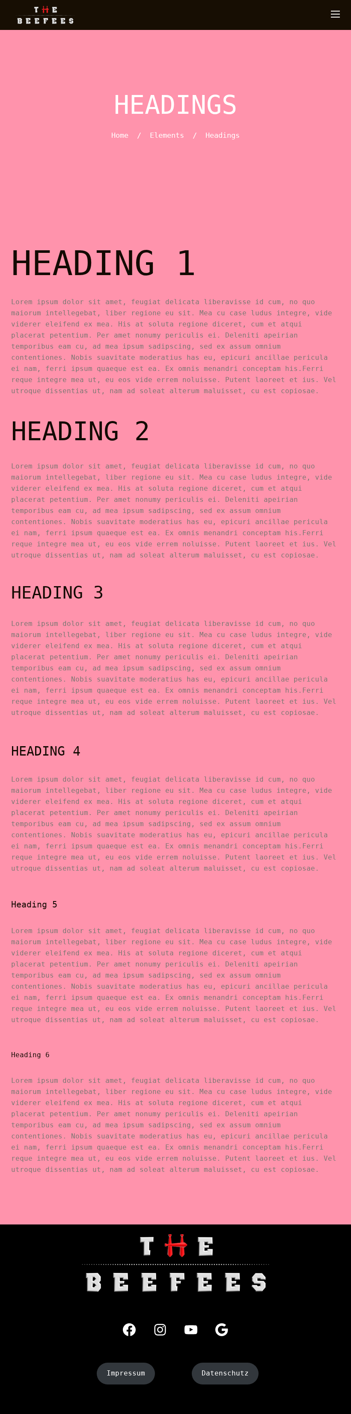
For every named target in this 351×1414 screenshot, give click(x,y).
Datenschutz (225, 1373)
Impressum (126, 1373)
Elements (167, 135)
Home (119, 135)
